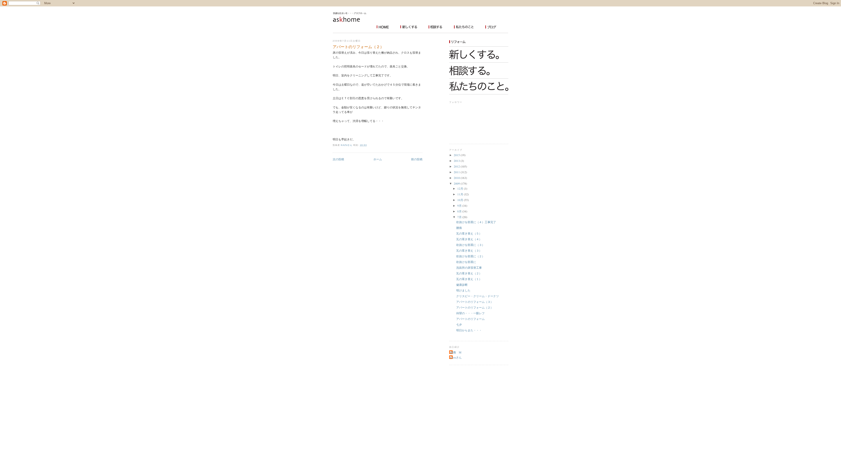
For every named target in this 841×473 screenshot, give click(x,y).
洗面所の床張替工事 (469, 268)
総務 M (455, 352)
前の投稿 (416, 159)
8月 (459, 211)
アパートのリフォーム (470, 319)
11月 (460, 194)
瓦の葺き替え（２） (469, 273)
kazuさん (456, 357)
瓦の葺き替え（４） (469, 239)
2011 (457, 172)
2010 (457, 178)
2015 (457, 155)
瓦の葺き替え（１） (469, 279)
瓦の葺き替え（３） (469, 250)
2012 (457, 166)
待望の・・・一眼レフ (470, 313)
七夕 (459, 325)
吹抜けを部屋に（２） (470, 256)
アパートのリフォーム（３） (474, 302)
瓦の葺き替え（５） (469, 233)
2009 (457, 183)
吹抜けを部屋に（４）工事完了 (476, 222)
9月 (459, 206)
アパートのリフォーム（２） (474, 307)
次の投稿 (338, 159)
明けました (463, 290)
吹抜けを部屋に (466, 262)
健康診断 (462, 285)
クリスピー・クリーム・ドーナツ (477, 296)
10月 (460, 200)
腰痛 (459, 228)
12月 (460, 189)
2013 (457, 161)
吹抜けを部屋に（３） (470, 245)
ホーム (377, 159)
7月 (459, 217)
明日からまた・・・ (469, 330)
